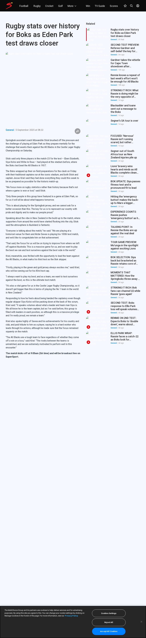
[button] (113, 49)
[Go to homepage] (9, 5)
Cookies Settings (108, 613)
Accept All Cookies (108, 631)
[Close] (141, 622)
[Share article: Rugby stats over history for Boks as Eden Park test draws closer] (77, 131)
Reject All (108, 622)
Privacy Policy (71, 616)
